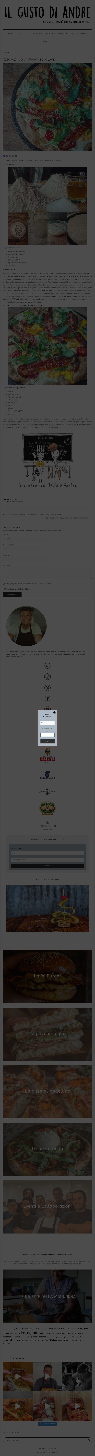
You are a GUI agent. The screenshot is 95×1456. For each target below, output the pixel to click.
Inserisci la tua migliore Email (47, 729)
